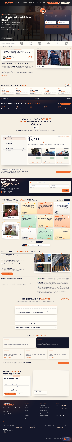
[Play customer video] (10, 210)
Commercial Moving (44, 412)
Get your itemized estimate (62, 171)
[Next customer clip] (19, 211)
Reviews (26, 410)
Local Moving (42, 405)
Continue (65, 190)
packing (11, 73)
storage (16, 73)
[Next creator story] (19, 230)
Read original (48, 213)
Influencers (27, 415)
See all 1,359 (46, 245)
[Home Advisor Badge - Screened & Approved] (30, 43)
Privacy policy (57, 438)
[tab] (24, 245)
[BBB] (21, 43)
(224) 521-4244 (5, 432)
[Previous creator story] (2, 230)
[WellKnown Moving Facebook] (6, 414)
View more (39, 241)
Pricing (26, 408)
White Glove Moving (44, 415)
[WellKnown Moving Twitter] (4, 414)
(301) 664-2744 (32, 427)
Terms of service (49, 438)
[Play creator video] (10, 229)
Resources (32, 2)
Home (26, 405)
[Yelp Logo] (39, 43)
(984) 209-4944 (60, 427)
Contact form (20, 393)
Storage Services (43, 410)
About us (26, 407)
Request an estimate (7, 273)
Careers (26, 413)
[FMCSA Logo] (66, 43)
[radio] (14, 138)
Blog (26, 418)
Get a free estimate (64, 103)
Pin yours (67, 199)
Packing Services (43, 408)
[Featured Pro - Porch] (57, 43)
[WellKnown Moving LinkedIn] (11, 414)
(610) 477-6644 (65, 2)
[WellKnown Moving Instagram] (8, 414)
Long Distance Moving (44, 407)
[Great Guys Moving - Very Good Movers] (48, 43)
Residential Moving (43, 413)
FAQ (25, 412)
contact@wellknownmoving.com (64, 407)
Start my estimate (56, 26)
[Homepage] (9, 3)
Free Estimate (52, 2)
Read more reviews (7, 60)
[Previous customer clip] (2, 211)
